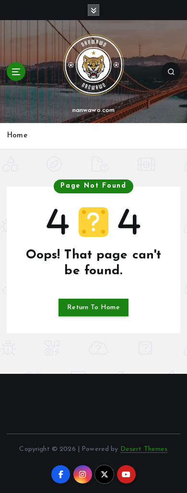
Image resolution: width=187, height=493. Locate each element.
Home (17, 135)
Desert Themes (144, 449)
